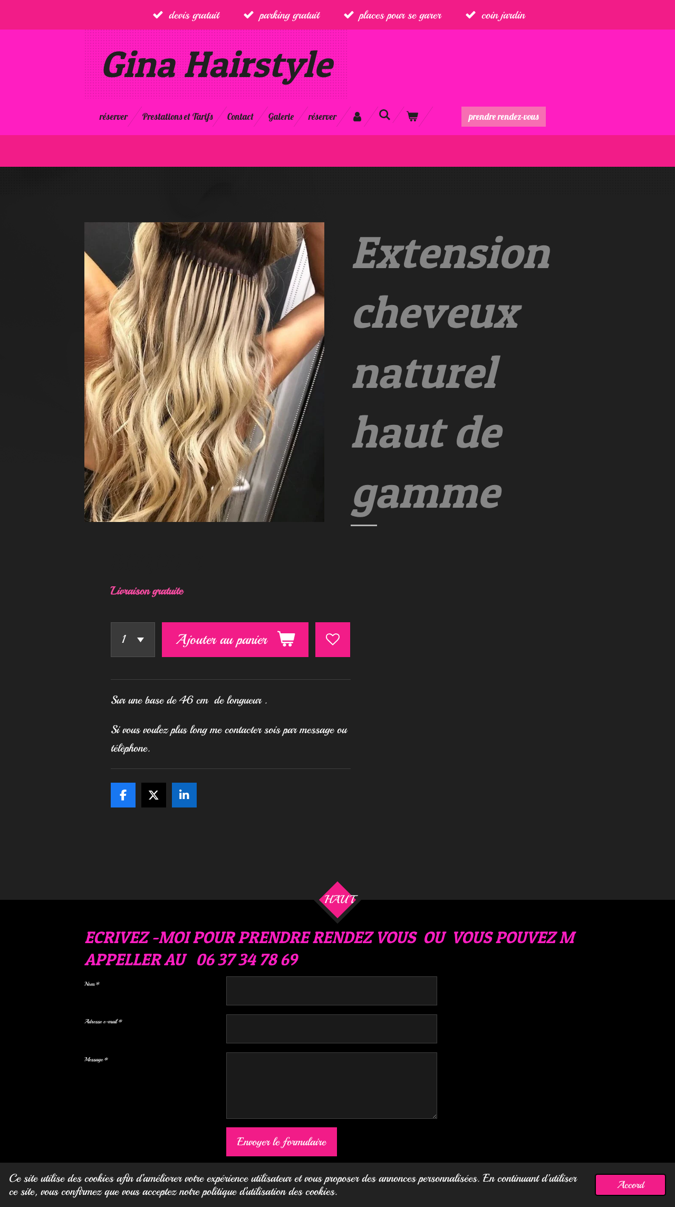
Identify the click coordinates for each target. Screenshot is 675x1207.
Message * (96, 1059)
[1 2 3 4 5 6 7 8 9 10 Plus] (133, 639)
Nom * (92, 984)
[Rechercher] (385, 115)
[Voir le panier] (412, 117)
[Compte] (357, 117)
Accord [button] (630, 1185)
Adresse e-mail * (103, 1021)
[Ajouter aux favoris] (332, 639)
